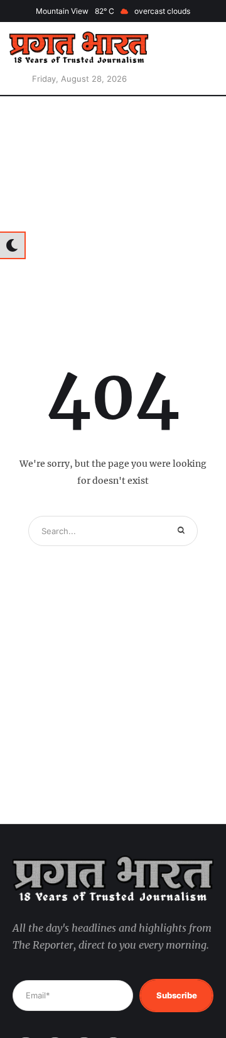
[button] (197, 58)
